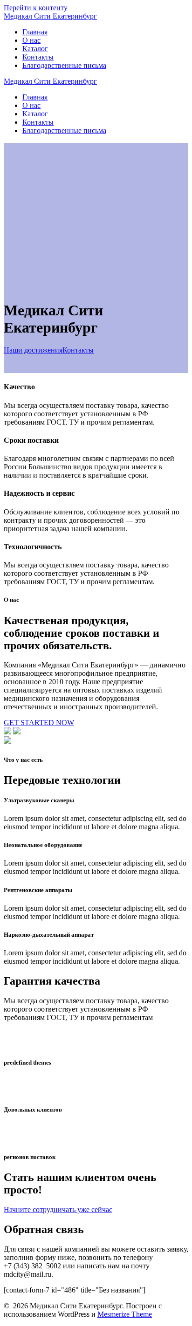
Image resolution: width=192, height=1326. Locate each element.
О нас (31, 40)
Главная (35, 32)
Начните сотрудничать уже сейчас (58, 1209)
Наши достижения (33, 350)
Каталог (35, 49)
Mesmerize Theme (124, 1314)
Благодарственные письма (64, 65)
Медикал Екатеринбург (50, 16)
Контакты (38, 57)
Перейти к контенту (36, 8)
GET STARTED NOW (39, 722)
